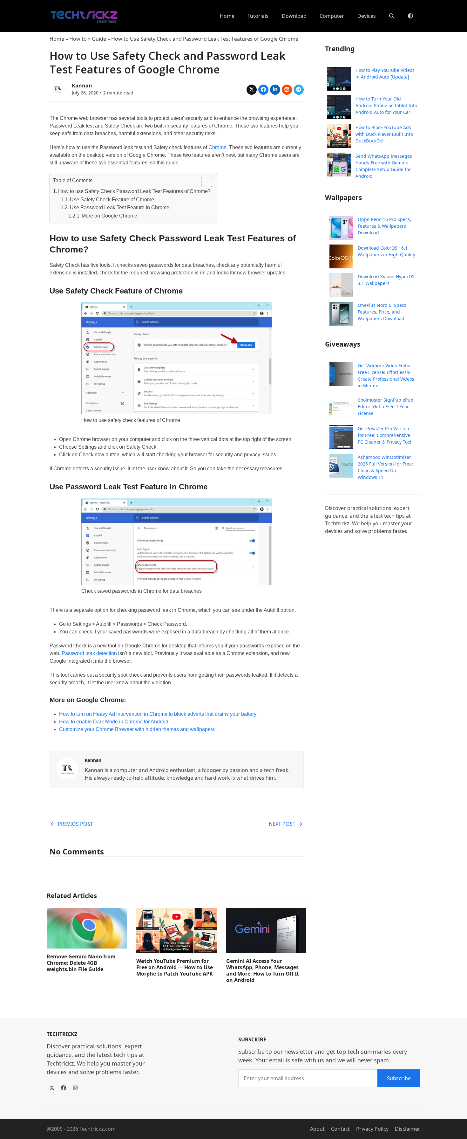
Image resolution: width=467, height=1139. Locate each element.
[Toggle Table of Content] (203, 181)
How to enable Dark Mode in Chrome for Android (113, 721)
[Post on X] (252, 90)
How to (78, 38)
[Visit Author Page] (67, 768)
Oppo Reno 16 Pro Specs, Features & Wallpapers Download (384, 226)
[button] (391, 16)
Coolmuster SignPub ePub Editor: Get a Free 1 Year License (385, 406)
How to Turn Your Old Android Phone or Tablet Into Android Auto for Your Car (386, 105)
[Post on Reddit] (287, 90)
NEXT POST (282, 823)
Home (57, 38)
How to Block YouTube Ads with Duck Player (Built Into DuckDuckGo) (384, 134)
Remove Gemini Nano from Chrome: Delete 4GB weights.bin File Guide (81, 963)
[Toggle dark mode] (410, 16)
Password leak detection (89, 653)
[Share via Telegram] (299, 90)
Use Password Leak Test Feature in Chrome (119, 207)
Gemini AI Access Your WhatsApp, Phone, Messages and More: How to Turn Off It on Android (262, 970)
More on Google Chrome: (110, 215)
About (317, 1128)
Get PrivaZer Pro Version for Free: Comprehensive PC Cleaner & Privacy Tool (384, 435)
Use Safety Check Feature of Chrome (112, 199)
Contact (340, 1128)
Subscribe (399, 1078)
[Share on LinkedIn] (275, 90)
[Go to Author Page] (57, 88)
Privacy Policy (372, 1128)
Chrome (217, 147)
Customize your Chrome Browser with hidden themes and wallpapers (137, 729)
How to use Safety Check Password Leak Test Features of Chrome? (134, 191)
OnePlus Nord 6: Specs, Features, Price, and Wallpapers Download (383, 311)
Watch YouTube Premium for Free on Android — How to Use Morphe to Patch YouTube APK (174, 967)
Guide (99, 38)
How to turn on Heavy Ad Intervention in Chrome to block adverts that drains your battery (157, 714)
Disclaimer (407, 1128)
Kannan (82, 85)
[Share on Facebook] (263, 90)
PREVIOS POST (75, 823)
